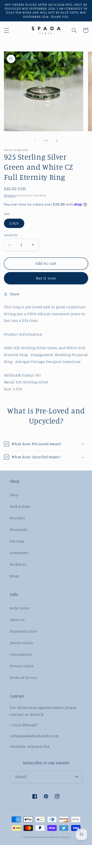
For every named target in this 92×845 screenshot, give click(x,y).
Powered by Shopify (59, 837)
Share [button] (15, 294)
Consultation (21, 654)
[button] (6, 30)
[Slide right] (57, 140)
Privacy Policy (22, 666)
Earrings (17, 541)
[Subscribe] (76, 777)
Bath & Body (20, 506)
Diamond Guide (23, 631)
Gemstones (19, 553)
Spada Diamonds (38, 837)
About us (17, 620)
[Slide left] (34, 140)
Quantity (10, 235)
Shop (14, 495)
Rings (14, 576)
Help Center (20, 608)
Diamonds (18, 529)
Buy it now (46, 278)
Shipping (9, 195)
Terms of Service (23, 677)
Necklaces (18, 564)
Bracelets (17, 518)
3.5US (14, 223)
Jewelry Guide (21, 643)
